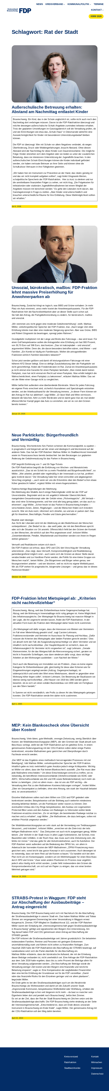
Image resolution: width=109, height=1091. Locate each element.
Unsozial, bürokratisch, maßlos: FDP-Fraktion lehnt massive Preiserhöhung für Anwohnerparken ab (54, 292)
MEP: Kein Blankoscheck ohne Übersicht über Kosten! (50, 727)
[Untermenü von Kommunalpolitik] (90, 4)
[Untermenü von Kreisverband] (64, 4)
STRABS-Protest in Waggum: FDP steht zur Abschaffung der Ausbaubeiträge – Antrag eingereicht (49, 902)
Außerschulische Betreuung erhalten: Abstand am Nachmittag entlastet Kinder (50, 109)
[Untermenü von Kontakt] (103, 10)
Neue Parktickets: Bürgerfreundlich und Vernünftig (45, 437)
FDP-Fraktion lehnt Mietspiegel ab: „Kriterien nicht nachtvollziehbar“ (54, 600)
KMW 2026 (96, 16)
